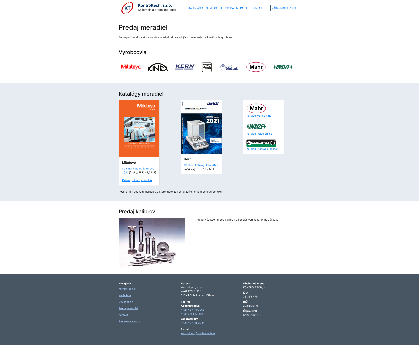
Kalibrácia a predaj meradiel (155, 7)
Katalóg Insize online (259, 133)
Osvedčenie (214, 8)
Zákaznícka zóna (284, 8)
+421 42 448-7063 (192, 309)
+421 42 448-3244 (193, 322)
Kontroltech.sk (127, 288)
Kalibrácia (195, 8)
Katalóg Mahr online (258, 115)
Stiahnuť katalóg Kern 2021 (201, 165)
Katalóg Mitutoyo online (137, 180)
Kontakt (258, 8)
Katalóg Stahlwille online (261, 148)
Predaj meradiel (237, 8)
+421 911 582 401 (192, 313)
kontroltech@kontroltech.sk (198, 333)
